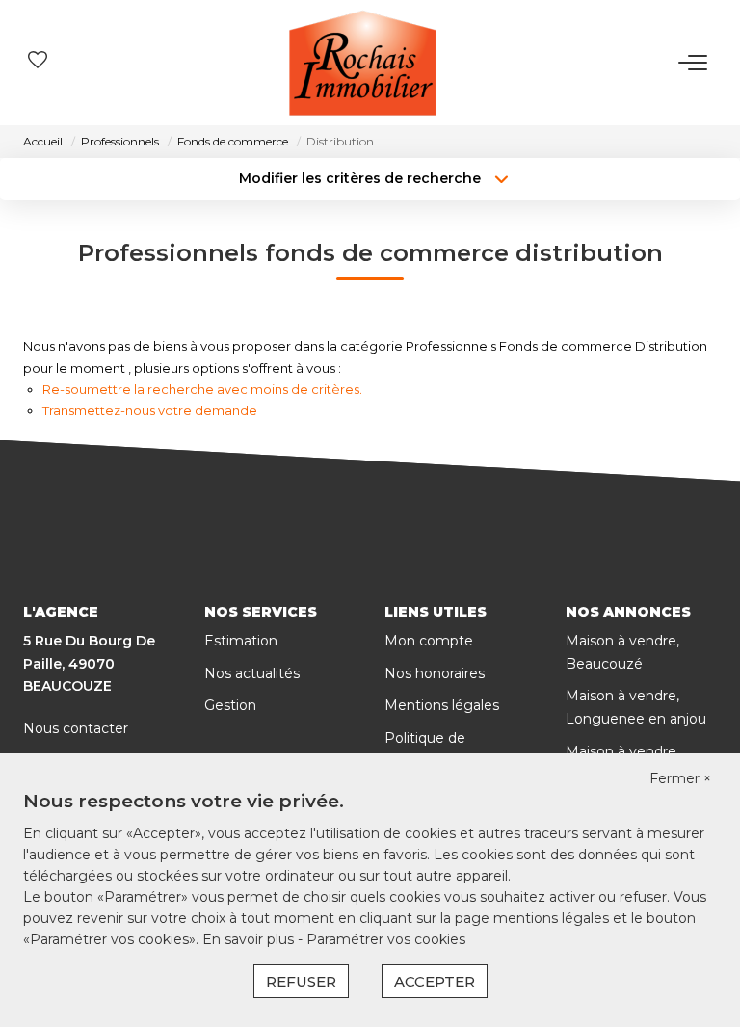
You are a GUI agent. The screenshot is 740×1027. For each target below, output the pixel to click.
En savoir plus (250, 939)
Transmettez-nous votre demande (149, 410)
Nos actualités (252, 673)
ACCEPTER (434, 981)
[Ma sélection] (37, 62)
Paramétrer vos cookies (385, 939)
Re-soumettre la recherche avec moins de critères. (202, 389)
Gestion (230, 705)
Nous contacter (75, 728)
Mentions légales (441, 705)
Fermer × (680, 778)
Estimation (241, 640)
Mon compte (428, 640)
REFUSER (301, 981)
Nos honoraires (434, 673)
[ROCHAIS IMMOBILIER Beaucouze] (362, 63)
